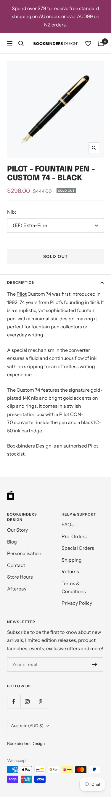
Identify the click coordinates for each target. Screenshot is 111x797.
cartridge (32, 431)
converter (24, 422)
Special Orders (78, 548)
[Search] (21, 43)
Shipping (72, 560)
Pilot (22, 294)
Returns (70, 571)
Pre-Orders (74, 536)
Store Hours (20, 577)
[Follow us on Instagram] (27, 701)
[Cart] (101, 43)
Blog (12, 542)
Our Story (17, 530)
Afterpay (16, 589)
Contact (16, 565)
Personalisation (24, 553)
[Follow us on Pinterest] (40, 701)
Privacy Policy (77, 603)
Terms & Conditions (74, 587)
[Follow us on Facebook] (13, 701)
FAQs (68, 524)
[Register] (94, 664)
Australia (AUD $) (27, 725)
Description (21, 282)
